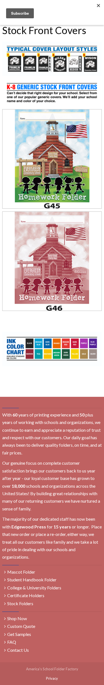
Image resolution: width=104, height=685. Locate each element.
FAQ (11, 642)
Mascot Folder (21, 571)
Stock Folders (20, 603)
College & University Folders (34, 587)
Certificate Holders (25, 595)
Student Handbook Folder (32, 579)
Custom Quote (21, 626)
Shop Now (17, 618)
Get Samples (19, 634)
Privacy (52, 678)
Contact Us (18, 650)
